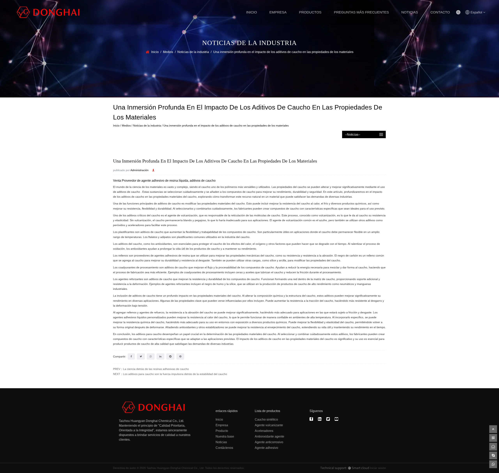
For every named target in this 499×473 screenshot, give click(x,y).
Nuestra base (225, 436)
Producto (222, 430)
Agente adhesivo (266, 447)
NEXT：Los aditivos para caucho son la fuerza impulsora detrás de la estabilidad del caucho (170, 374)
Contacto (440, 12)
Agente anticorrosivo (269, 442)
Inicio (251, 12)
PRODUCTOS (310, 12)
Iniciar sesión (378, 467)
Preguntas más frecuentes (361, 12)
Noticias (409, 12)
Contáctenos (224, 447)
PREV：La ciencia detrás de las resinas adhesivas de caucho (151, 368)
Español (476, 12)
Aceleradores (264, 430)
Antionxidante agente (269, 436)
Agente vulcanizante (269, 425)
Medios (168, 52)
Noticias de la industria (193, 52)
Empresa (278, 12)
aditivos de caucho (129, 191)
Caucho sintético (266, 419)
